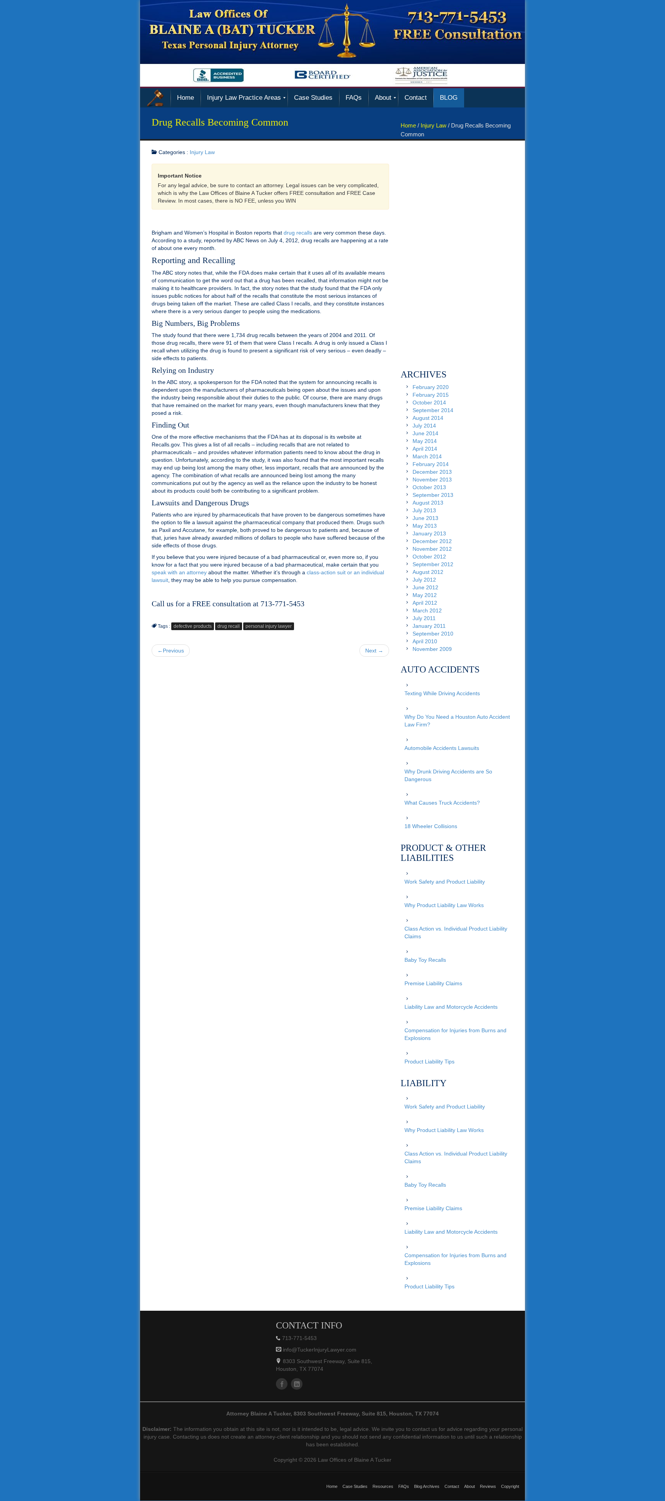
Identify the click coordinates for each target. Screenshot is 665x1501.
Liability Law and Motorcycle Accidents (451, 1007)
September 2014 (433, 410)
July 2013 (424, 510)
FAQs (403, 1486)
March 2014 (427, 456)
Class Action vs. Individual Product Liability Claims (455, 932)
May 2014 (425, 441)
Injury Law (433, 125)
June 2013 (425, 518)
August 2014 (428, 418)
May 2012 (425, 595)
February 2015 (431, 395)
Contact (451, 1486)
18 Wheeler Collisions (430, 826)
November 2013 (432, 479)
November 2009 (432, 649)
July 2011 (424, 618)
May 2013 (425, 526)
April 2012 (425, 603)
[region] (332, 43)
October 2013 (429, 487)
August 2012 (428, 572)
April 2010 (425, 641)
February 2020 (431, 387)
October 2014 (429, 402)
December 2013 (432, 472)
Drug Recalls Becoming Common (220, 122)
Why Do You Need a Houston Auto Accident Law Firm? (457, 721)
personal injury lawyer (269, 626)
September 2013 (433, 495)
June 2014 (425, 433)
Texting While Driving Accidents (442, 693)
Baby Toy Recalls (425, 960)
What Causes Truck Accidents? (442, 803)
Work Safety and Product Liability (444, 882)
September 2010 (433, 634)
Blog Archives (426, 1486)
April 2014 (425, 449)
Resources (383, 1486)
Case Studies (355, 1486)
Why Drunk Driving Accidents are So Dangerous (448, 775)
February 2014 (431, 464)
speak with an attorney (179, 572)
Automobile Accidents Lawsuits (441, 748)
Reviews (488, 1486)
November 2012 (432, 549)
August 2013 (428, 503)
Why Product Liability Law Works (444, 905)
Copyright (510, 1486)
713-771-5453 (299, 1338)
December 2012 (432, 541)
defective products (193, 626)
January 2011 (429, 626)
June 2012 (425, 587)
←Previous (170, 650)
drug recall (228, 626)
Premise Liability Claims (433, 983)
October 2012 (429, 556)
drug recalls (298, 233)
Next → (374, 650)
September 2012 (433, 564)
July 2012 (424, 580)
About (469, 1486)
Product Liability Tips (429, 1061)
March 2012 (427, 610)
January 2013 (429, 533)
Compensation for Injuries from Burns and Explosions (455, 1034)
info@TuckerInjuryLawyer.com (318, 1350)
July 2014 (424, 426)
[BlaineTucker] (155, 97)
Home (408, 125)
